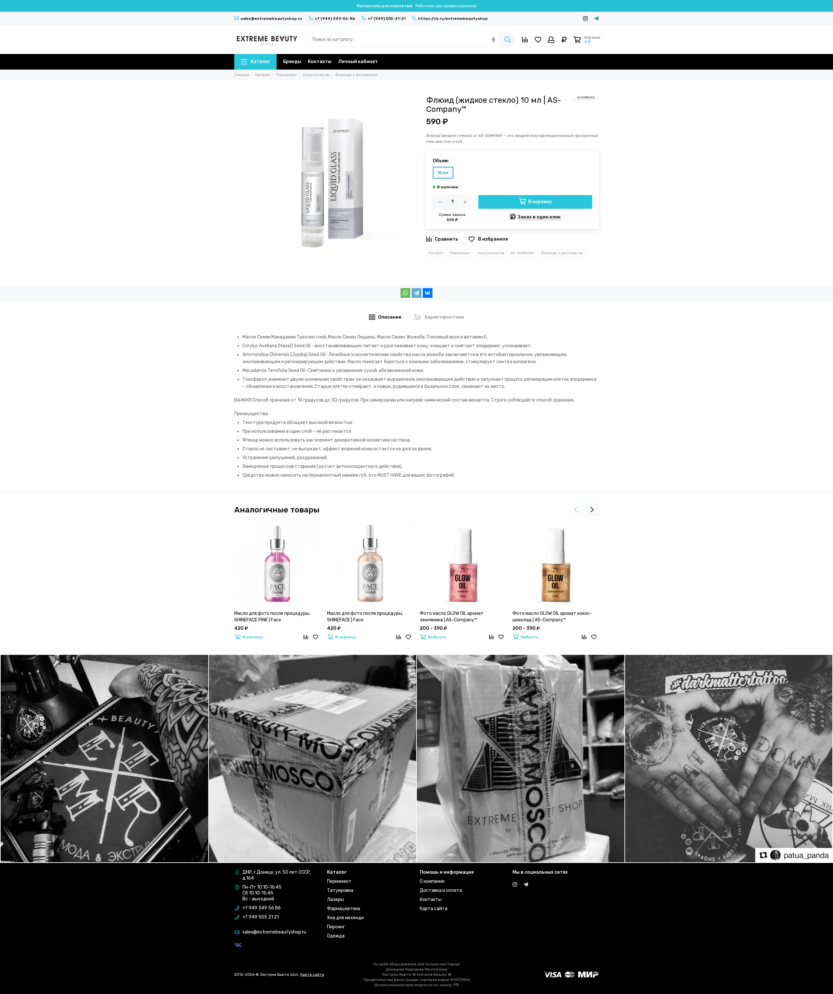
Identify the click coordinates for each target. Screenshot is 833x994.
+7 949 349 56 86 (261, 908)
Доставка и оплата (441, 890)
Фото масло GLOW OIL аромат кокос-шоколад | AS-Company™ (552, 617)
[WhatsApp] (405, 293)
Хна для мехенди (345, 918)
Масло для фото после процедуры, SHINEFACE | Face (365, 617)
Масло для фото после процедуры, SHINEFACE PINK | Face (272, 617)
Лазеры (335, 899)
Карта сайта (433, 908)
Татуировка (340, 890)
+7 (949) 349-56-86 (335, 18)
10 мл (443, 172)
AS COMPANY (523, 253)
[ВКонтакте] (427, 293)
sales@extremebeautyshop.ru (271, 18)
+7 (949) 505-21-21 (386, 18)
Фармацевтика (343, 908)
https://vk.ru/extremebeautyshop (453, 18)
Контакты (320, 61)
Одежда (336, 936)
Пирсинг (336, 927)
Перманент (460, 253)
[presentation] (575, 509)
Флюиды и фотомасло (562, 253)
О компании (432, 881)
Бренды (292, 61)
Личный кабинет (358, 61)
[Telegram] (416, 293)
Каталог (260, 61)
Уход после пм (490, 253)
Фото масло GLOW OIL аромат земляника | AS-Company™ (452, 617)
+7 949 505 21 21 (260, 917)
